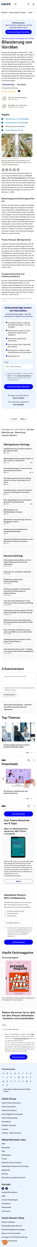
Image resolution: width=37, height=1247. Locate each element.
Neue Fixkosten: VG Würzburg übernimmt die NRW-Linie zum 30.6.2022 (18, 631)
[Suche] (28, 4)
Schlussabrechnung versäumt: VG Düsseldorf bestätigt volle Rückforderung (18, 611)
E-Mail (6, 362)
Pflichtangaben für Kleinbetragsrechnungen (13, 511)
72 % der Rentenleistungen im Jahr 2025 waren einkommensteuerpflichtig (18, 602)
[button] (18, 32)
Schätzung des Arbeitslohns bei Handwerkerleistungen (16, 530)
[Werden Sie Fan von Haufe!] (6, 1188)
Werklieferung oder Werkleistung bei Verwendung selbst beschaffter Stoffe (18, 621)
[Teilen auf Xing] (14, 170)
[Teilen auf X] (7, 170)
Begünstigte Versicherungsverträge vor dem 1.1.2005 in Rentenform (18, 459)
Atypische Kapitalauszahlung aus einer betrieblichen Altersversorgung (18, 540)
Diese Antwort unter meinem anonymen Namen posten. (20, 689)
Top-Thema (21, 84)
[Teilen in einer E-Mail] (3, 170)
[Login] (33, 4)
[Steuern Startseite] (7, 4)
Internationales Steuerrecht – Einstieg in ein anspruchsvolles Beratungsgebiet (18, 650)
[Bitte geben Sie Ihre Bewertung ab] (14, 91)
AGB (8, 376)
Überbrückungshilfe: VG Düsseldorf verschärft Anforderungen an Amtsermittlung (17, 591)
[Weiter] (33, 760)
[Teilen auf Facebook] (10, 170)
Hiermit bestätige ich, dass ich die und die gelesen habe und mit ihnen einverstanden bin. (20, 376)
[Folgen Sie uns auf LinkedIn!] (3, 1188)
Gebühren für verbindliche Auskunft (17, 572)
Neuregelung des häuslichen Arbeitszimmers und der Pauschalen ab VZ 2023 (18, 480)
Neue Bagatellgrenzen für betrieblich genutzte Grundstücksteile (18, 501)
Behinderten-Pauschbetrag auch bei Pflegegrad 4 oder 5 (17, 520)
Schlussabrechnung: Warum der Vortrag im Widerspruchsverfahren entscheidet (17, 562)
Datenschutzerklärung (24, 376)
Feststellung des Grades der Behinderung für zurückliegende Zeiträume (18, 491)
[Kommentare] (19, 91)
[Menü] (15, 4)
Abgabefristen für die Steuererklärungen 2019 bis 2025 (18, 450)
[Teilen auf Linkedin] (18, 170)
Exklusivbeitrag (8, 84)
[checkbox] (5, 373)
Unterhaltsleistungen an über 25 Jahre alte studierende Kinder (18, 469)
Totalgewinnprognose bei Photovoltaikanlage (13, 580)
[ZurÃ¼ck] (28, 760)
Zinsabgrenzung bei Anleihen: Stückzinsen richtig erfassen (17, 640)
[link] (5, 12)
